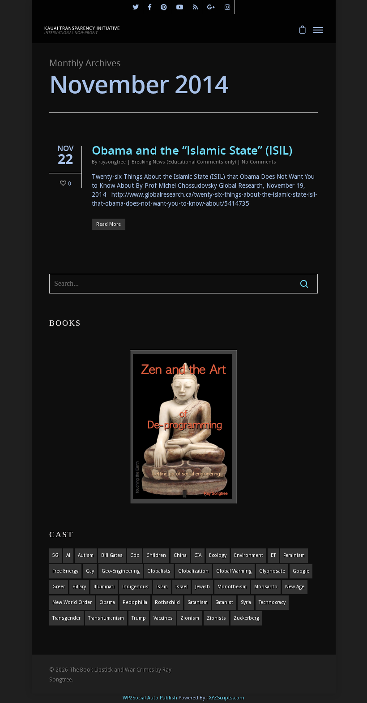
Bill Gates (112, 555)
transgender (66, 618)
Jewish (202, 587)
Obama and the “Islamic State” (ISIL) (192, 150)
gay (90, 571)
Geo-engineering (121, 571)
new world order (72, 602)
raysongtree (112, 162)
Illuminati (104, 587)
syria (246, 602)
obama (107, 602)
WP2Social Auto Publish (150, 698)
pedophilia (135, 602)
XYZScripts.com (226, 698)
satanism (198, 602)
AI (68, 555)
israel (181, 587)
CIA (197, 555)
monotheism (232, 587)
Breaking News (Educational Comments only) (184, 162)
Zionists (216, 618)
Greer (58, 587)
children (156, 555)
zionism (189, 618)
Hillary (79, 587)
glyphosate (272, 571)
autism (86, 555)
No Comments (259, 162)
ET (273, 555)
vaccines (163, 618)
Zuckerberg (246, 618)
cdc (134, 555)
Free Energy (65, 571)
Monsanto (265, 587)
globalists (159, 571)
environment (248, 555)
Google (301, 571)
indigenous (135, 587)
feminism (294, 555)
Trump (139, 618)
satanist (224, 602)
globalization (193, 571)
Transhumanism (106, 618)
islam (162, 587)
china (180, 555)
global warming (234, 571)
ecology (217, 555)
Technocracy (272, 602)
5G (55, 555)
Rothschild (167, 602)
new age (294, 587)
